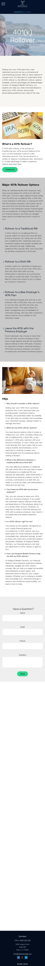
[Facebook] (18, 957)
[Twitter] (22, 957)
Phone (22, 641)
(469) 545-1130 (25, 940)
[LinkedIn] (26, 957)
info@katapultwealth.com (23, 954)
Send (22, 674)
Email (22, 627)
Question (22, 655)
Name (22, 613)
